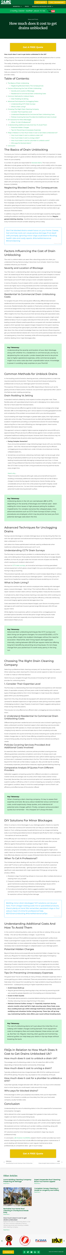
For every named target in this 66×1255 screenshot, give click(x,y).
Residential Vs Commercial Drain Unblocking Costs (28, 93)
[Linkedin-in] (35, 1252)
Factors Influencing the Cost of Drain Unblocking (24, 88)
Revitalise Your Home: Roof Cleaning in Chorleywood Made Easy (15, 1210)
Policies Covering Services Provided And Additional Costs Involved (33, 117)
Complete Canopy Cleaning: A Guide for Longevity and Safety (46, 1189)
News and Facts (33, 19)
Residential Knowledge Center (41, 6)
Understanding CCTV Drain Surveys (23, 104)
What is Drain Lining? (18, 106)
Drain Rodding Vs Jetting (19, 99)
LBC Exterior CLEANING (22, 1138)
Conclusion (11, 146)
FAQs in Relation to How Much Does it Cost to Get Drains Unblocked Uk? (33, 133)
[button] (2, 1241)
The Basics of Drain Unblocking (18, 83)
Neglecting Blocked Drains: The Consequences (27, 86)
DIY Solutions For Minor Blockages (19, 119)
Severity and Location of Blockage (22, 91)
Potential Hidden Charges (20, 127)
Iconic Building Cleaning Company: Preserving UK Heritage (17, 1181)
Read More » (6, 1183)
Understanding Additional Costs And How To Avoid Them (27, 125)
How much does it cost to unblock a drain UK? (27, 135)
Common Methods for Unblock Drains (21, 96)
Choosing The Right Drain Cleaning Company (23, 109)
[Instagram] (38, 1252)
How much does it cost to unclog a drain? (25, 138)
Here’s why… (12, 473)
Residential (16, 6)
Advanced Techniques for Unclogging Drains (23, 101)
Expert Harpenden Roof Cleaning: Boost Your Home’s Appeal (47, 1181)
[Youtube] (31, 1252)
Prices (27, 6)
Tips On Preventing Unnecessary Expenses (26, 130)
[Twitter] (27, 1252)
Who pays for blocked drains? (21, 143)
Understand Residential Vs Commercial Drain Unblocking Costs (33, 114)
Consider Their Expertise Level (21, 112)
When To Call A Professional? (21, 122)
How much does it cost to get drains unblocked (15, 1219)
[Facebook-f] (24, 1252)
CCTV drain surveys (18, 565)
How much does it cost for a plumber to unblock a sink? (30, 140)
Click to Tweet (57, 243)
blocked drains (37, 163)
